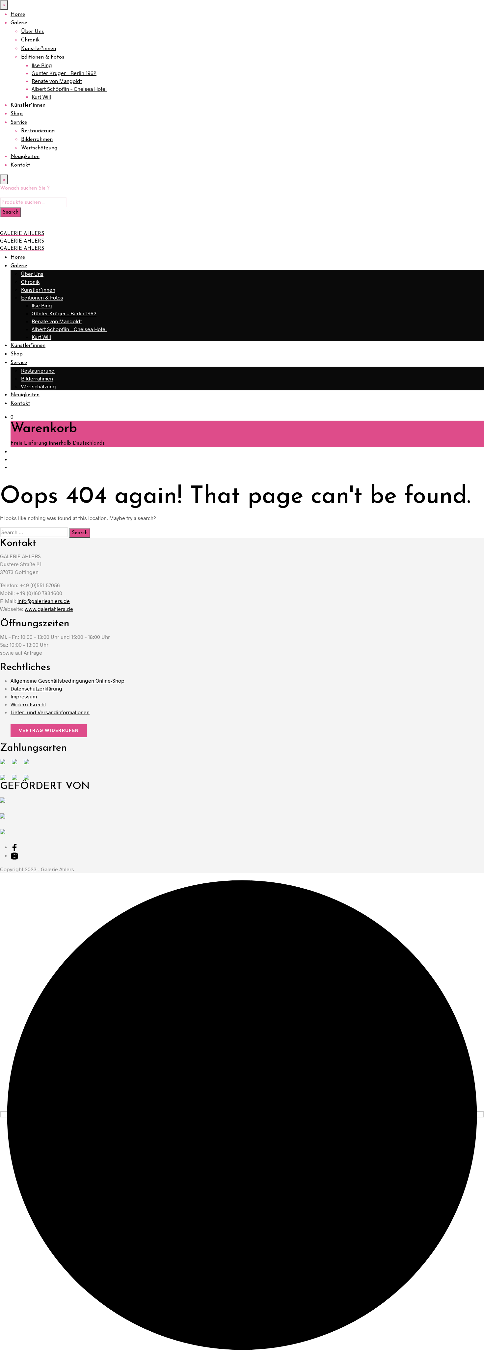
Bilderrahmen (37, 139)
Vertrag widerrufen (49, 730)
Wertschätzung (39, 148)
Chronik (30, 40)
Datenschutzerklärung (36, 688)
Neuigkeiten (25, 156)
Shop (17, 114)
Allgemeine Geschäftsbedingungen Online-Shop (67, 680)
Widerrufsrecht (28, 704)
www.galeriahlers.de (49, 609)
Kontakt (20, 165)
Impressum (24, 696)
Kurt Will (41, 96)
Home (18, 14)
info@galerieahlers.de (43, 601)
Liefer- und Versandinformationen (50, 712)
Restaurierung (38, 131)
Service (19, 122)
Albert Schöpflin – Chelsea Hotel (69, 89)
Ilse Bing (42, 65)
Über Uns (32, 31)
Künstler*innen (38, 48)
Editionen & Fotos (42, 57)
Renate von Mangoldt (57, 81)
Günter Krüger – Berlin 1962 (64, 73)
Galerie (19, 23)
